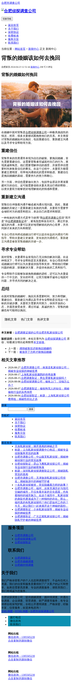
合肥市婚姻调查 (24, 561)
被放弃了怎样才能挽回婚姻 (35, 352)
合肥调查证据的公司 (27, 332)
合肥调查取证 (16, 221)
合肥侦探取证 (23, 542)
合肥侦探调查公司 (36, 132)
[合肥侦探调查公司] (18, 11)
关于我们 (13, 28)
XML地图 (7, 611)
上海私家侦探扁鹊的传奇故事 (38, 374)
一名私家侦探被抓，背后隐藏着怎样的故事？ (41, 484)
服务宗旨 (13, 39)
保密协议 (13, 32)
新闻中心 (33, 48)
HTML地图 (21, 611)
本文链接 (38, 342)
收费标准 (13, 35)
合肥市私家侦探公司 (51, 332)
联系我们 (13, 42)
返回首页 (13, 25)
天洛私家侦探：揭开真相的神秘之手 (36, 446)
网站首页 (20, 48)
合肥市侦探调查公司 (42, 611)
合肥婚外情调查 (24, 564)
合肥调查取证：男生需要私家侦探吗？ (43, 378)
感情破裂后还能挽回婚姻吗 (35, 348)
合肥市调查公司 (10, 3)
